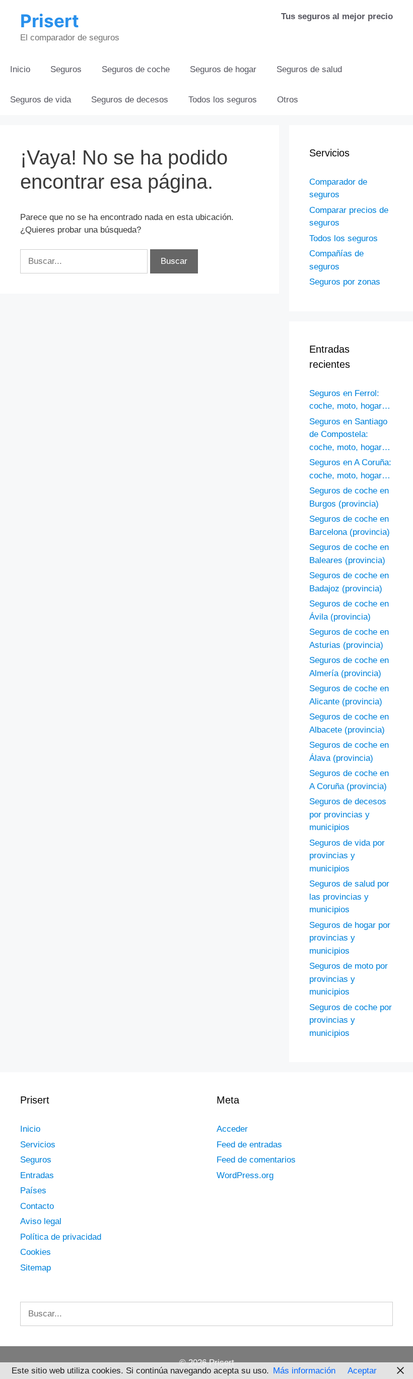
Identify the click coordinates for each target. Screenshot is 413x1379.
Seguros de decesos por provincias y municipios (347, 814)
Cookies (35, 1252)
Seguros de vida (40, 99)
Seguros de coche (136, 69)
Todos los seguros (222, 99)
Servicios (37, 1144)
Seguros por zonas (344, 282)
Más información (304, 1370)
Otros (287, 99)
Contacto (37, 1206)
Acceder (232, 1129)
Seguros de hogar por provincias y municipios (349, 938)
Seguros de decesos (129, 99)
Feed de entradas (249, 1144)
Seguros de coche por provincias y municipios (350, 1020)
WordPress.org (245, 1175)
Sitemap (35, 1268)
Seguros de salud (309, 69)
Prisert (49, 20)
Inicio (20, 69)
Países (33, 1190)
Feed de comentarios (256, 1160)
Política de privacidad (60, 1237)
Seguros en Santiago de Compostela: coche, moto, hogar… (349, 434)
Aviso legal (40, 1221)
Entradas (37, 1175)
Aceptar (362, 1370)
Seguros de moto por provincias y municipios (348, 979)
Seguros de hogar (223, 69)
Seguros (66, 69)
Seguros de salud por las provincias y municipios (349, 896)
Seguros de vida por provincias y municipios (347, 855)
